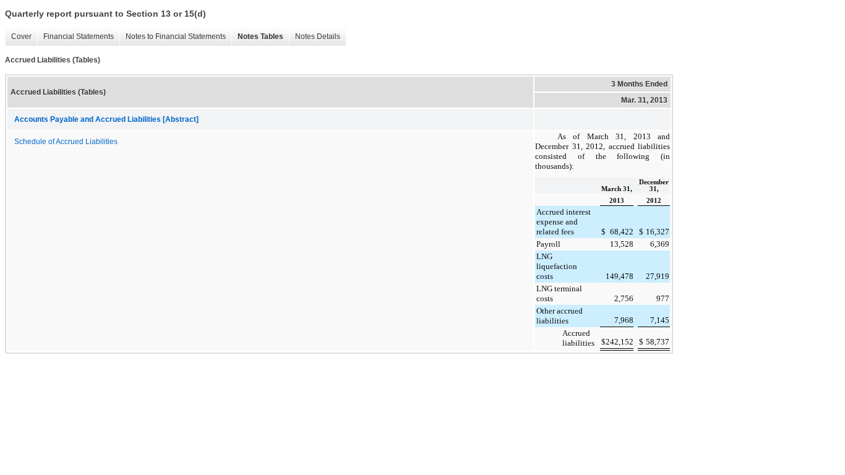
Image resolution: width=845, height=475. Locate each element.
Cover (21, 36)
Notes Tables (260, 36)
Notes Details (317, 36)
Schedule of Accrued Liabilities (66, 141)
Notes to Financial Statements (176, 36)
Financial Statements (78, 36)
